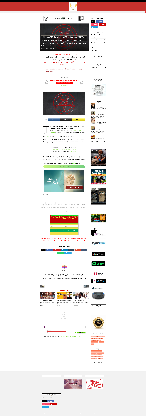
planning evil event (72, 204)
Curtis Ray (52, 48)
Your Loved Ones (77, 40)
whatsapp (61, 252)
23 (94, 45)
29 (92, 47)
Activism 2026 (47, 12)
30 (94, 47)
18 (99, 42)
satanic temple (43, 207)
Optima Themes (52, 413)
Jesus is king (60, 204)
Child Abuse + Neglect (52, 37)
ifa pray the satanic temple (45, 204)
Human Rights (56, 39)
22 (92, 45)
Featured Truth (72, 37)
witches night (43, 208)
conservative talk (100, 358)
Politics (97, 336)
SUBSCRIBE (67, 12)
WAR (56, 40)
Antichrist (60, 36)
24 (97, 45)
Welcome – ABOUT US (15, 12)
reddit (79, 249)
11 (99, 39)
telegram (68, 252)
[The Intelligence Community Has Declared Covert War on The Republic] (86, 286)
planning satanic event (81, 204)
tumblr (72, 249)
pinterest (57, 249)
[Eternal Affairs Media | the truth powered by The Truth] (73, 6)
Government (93, 338)
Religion (69, 39)
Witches (73, 163)
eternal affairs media (101, 352)
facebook (50, 249)
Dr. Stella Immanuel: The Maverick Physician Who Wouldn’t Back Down (80, 302)
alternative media (100, 356)
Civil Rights (93, 340)
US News (52, 40)
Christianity (63, 37)
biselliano (100, 354)
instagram (95, 24)
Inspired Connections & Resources (32, 12)
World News (98, 340)
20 (104, 42)
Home (7, 12)
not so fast (65, 204)
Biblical (77, 36)
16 (94, 42)
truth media (100, 351)
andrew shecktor (94, 358)
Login (84, 323)
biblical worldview (94, 356)
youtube (103, 24)
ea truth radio (94, 352)
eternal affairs (94, 351)
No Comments (64, 211)
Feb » (95, 50)
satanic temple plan (63, 207)
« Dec (92, 50)
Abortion (45, 36)
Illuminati (64, 39)
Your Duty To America (64, 40)
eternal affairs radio (94, 354)
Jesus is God (54, 204)
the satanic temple (72, 207)
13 (104, 39)
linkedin (65, 249)
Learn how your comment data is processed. (71, 336)
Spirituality (76, 39)
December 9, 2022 (74, 151)
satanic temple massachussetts (53, 207)
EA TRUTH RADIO (58, 12)
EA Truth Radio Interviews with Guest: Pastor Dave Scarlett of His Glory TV (64, 302)
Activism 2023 (52, 36)
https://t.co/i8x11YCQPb (58, 149)
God (48, 136)
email (85, 249)
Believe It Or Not (69, 36)
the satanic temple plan (81, 207)
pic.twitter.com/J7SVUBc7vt (70, 149)
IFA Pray (45, 74)
